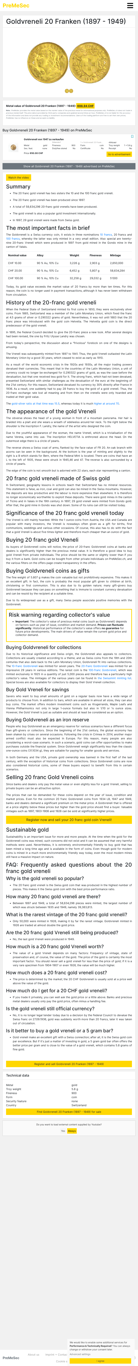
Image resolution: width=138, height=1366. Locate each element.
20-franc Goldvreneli (94, 666)
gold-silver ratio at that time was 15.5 (36, 403)
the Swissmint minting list (114, 678)
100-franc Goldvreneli (102, 670)
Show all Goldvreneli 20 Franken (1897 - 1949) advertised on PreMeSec (69, 166)
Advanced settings (80, 1354)
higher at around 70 (106, 403)
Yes (63, 1130)
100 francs (13, 238)
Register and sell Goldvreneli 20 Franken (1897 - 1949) (69, 1064)
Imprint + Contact (56, 1354)
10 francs (106, 234)
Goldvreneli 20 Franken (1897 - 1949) (66, 21)
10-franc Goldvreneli (25, 666)
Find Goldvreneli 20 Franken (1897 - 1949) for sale (69, 1111)
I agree (100, 1360)
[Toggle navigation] (130, 5)
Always (72, 1130)
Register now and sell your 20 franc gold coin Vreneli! (69, 820)
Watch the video (18, 177)
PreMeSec (16, 5)
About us (33, 1354)
